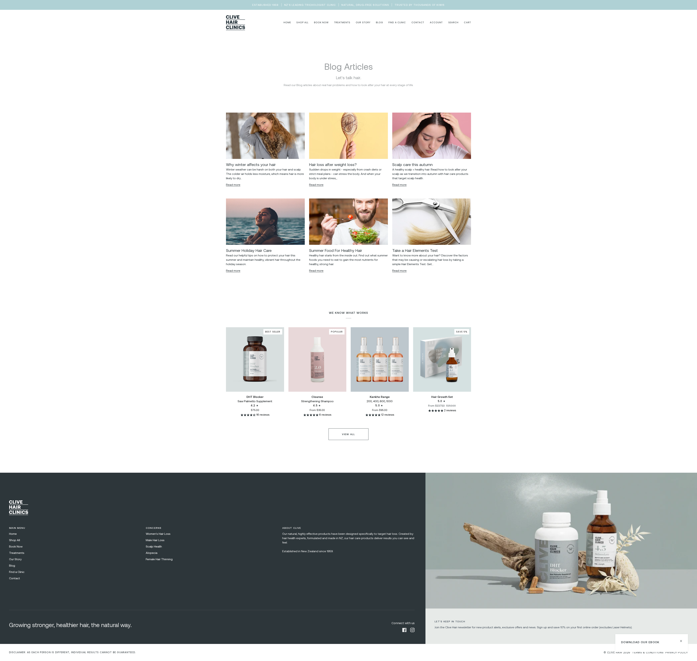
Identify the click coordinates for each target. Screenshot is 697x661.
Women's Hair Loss (158, 533)
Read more (233, 184)
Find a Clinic (17, 571)
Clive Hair (614, 652)
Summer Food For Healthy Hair (335, 250)
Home (13, 533)
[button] (302, 23)
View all (348, 434)
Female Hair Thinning (159, 559)
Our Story (15, 559)
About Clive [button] (291, 527)
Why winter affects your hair (251, 164)
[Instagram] (412, 630)
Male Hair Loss (155, 540)
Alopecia (151, 552)
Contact (14, 578)
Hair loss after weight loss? (333, 164)
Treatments (16, 552)
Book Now (16, 546)
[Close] (682, 639)
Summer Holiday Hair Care (249, 250)
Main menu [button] (17, 527)
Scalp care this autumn (412, 164)
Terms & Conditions (648, 652)
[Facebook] (404, 630)
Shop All (14, 540)
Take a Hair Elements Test (415, 250)
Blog (12, 565)
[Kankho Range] (380, 359)
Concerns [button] (154, 527)
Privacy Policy (676, 652)
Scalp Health (154, 546)
